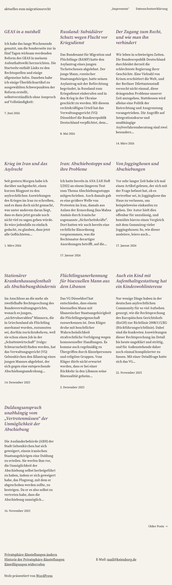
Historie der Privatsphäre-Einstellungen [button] (34, 559)
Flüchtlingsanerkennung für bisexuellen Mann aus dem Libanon (85, 281)
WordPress (44, 576)
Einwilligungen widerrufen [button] (24, 564)
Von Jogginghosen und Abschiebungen (137, 166)
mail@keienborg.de (121, 559)
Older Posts (158, 526)
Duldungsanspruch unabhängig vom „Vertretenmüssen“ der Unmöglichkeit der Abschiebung (26, 418)
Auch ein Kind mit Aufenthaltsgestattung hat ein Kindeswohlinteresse (141, 281)
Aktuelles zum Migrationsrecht (27, 9)
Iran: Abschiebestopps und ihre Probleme (85, 166)
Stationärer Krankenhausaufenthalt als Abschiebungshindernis (30, 281)
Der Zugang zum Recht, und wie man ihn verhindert (139, 37)
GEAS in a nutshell (22, 32)
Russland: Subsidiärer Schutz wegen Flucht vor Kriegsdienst (84, 37)
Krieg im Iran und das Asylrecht (25, 166)
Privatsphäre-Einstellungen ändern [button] (30, 554)
